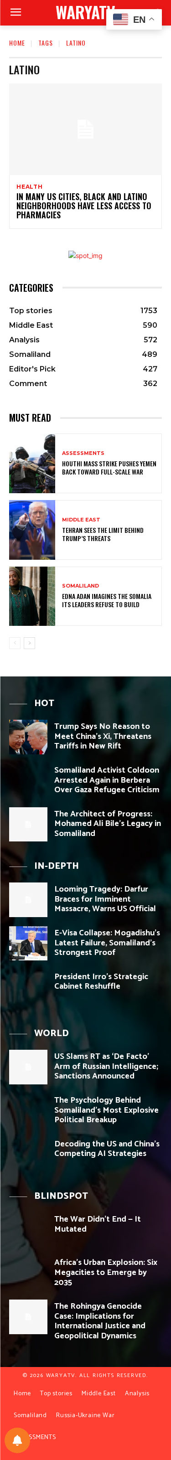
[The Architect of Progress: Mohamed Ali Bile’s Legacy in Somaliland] (28, 824)
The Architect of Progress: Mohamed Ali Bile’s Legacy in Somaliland (107, 824)
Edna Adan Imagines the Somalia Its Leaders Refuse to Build (106, 600)
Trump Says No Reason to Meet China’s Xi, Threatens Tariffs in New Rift (102, 736)
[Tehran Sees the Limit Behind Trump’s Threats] (32, 530)
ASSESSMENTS (83, 453)
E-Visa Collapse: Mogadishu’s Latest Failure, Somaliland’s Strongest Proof (107, 943)
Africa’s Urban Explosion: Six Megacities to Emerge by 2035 (105, 1272)
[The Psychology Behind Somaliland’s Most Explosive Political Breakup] (28, 1111)
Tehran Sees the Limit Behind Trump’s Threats (103, 534)
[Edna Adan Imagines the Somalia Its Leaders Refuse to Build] (32, 596)
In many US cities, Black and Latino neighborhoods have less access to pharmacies (83, 206)
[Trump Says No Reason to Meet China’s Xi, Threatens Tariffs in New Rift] (28, 737)
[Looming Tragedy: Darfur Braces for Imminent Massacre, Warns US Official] (28, 899)
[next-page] (29, 643)
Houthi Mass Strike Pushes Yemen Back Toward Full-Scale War (109, 467)
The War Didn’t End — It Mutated (97, 1224)
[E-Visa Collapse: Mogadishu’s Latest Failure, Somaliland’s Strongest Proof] (28, 943)
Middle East (81, 519)
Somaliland (80, 585)
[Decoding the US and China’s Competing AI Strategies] (28, 1154)
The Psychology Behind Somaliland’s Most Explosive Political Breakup (106, 1110)
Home (17, 42)
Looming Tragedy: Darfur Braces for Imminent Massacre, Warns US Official (105, 899)
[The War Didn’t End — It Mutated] (28, 1229)
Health (29, 187)
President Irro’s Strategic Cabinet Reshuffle (101, 982)
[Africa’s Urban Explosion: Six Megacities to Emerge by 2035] (28, 1273)
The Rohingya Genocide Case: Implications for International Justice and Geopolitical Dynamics (99, 1321)
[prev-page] (15, 643)
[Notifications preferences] (17, 1440)
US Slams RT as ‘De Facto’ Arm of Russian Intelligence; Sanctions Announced (106, 1066)
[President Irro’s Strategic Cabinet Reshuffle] (28, 987)
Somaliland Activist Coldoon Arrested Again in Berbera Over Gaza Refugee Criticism (107, 780)
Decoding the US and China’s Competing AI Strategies (107, 1149)
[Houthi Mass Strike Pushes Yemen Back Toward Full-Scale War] (32, 463)
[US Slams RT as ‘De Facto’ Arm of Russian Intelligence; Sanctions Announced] (28, 1067)
